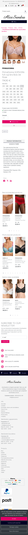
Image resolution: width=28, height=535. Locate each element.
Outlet (2, 472)
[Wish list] (19, 6)
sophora (5, 131)
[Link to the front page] (14, 17)
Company (3, 416)
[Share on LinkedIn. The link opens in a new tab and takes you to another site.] (11, 181)
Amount (4, 115)
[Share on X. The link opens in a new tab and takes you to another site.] (8, 181)
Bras (2, 451)
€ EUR (11, 6)
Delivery (3, 411)
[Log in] (6, 6)
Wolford (3, 470)
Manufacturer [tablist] (14, 144)
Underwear (3, 465)
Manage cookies (14, 527)
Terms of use (4, 409)
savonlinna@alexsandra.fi (8, 440)
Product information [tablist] (14, 141)
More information (14, 531)
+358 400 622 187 (21, 1)
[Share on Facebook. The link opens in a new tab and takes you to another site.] (5, 181)
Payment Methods (5, 413)
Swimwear (3, 454)
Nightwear (3, 463)
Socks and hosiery (5, 467)
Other (2, 468)
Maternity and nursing (6, 460)
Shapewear (4, 456)
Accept (14, 518)
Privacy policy (4, 414)
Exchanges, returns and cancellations (10, 407)
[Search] (25, 11)
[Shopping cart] (22, 6)
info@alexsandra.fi (15, 3)
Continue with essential (14, 523)
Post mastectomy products (7, 458)
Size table (3, 404)
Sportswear (4, 461)
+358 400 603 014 (5, 438)
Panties (3, 452)
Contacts (3, 405)
